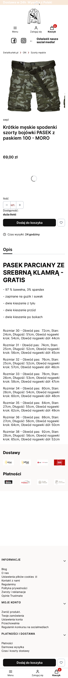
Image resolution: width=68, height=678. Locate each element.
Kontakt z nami (11, 580)
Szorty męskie (38, 52)
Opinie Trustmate (12, 595)
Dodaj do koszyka (29, 223)
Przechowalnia (10, 623)
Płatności (7, 643)
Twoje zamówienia (13, 615)
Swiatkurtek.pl (10, 52)
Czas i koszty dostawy (15, 650)
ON (24, 52)
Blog (4, 569)
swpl (6, 119)
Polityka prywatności (14, 588)
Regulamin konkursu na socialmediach (25, 627)
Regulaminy (9, 584)
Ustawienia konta (12, 619)
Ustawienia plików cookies (18, 576)
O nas (5, 572)
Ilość (6, 198)
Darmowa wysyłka (13, 647)
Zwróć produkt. (11, 611)
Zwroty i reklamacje (14, 591)
